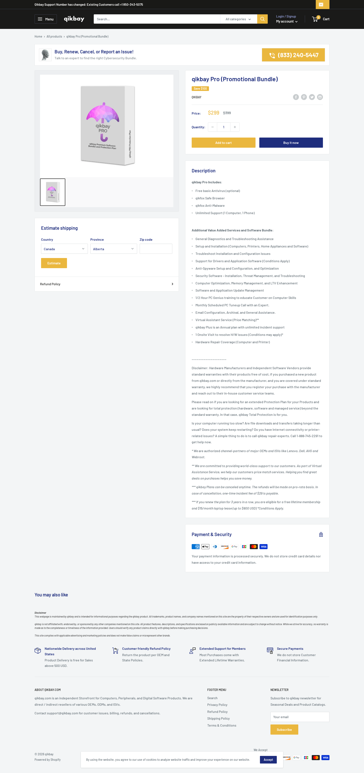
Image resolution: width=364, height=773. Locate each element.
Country (47, 239)
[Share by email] (320, 96)
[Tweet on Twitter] (312, 96)
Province (97, 239)
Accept (268, 759)
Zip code (146, 239)
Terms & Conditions (221, 725)
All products (54, 36)
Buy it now (291, 143)
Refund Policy (50, 284)
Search (212, 698)
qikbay (196, 97)
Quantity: (198, 127)
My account (285, 21)
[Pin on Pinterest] (304, 96)
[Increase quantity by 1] (234, 127)
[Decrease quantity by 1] (212, 127)
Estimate (54, 263)
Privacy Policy (217, 705)
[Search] (262, 19)
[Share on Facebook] (296, 96)
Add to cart (223, 143)
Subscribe (284, 729)
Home (38, 36)
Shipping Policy (218, 718)
